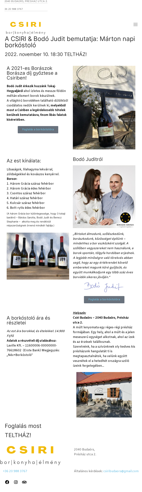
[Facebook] (7, 482)
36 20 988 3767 (13, 9)
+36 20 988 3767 (15, 471)
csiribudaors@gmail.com (121, 471)
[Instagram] (15, 482)
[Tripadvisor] (24, 482)
